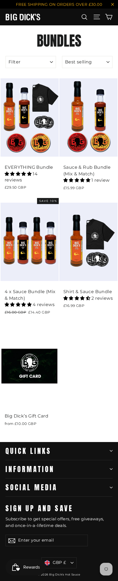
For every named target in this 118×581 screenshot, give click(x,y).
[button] (19, 173)
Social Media (31, 487)
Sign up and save (39, 507)
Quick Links (28, 451)
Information (29, 469)
